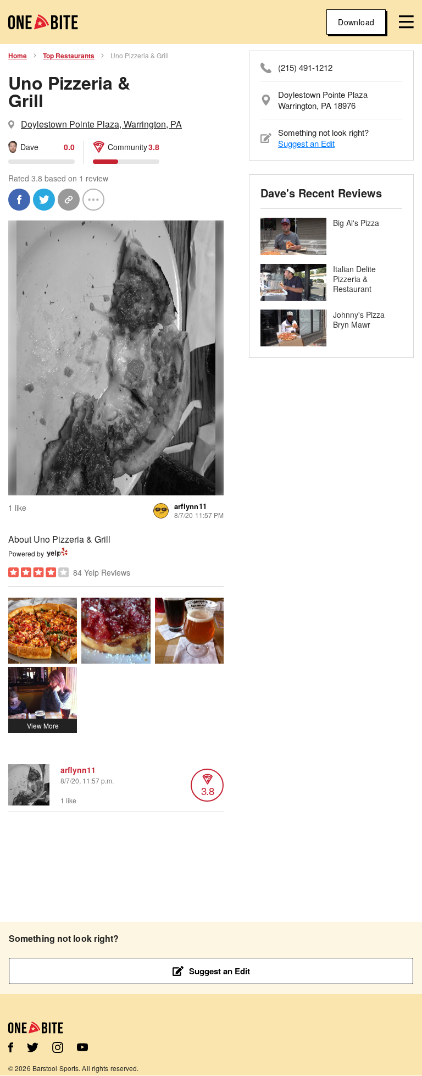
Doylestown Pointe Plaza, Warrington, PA (101, 124)
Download (356, 21)
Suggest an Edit (306, 143)
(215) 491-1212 (305, 67)
